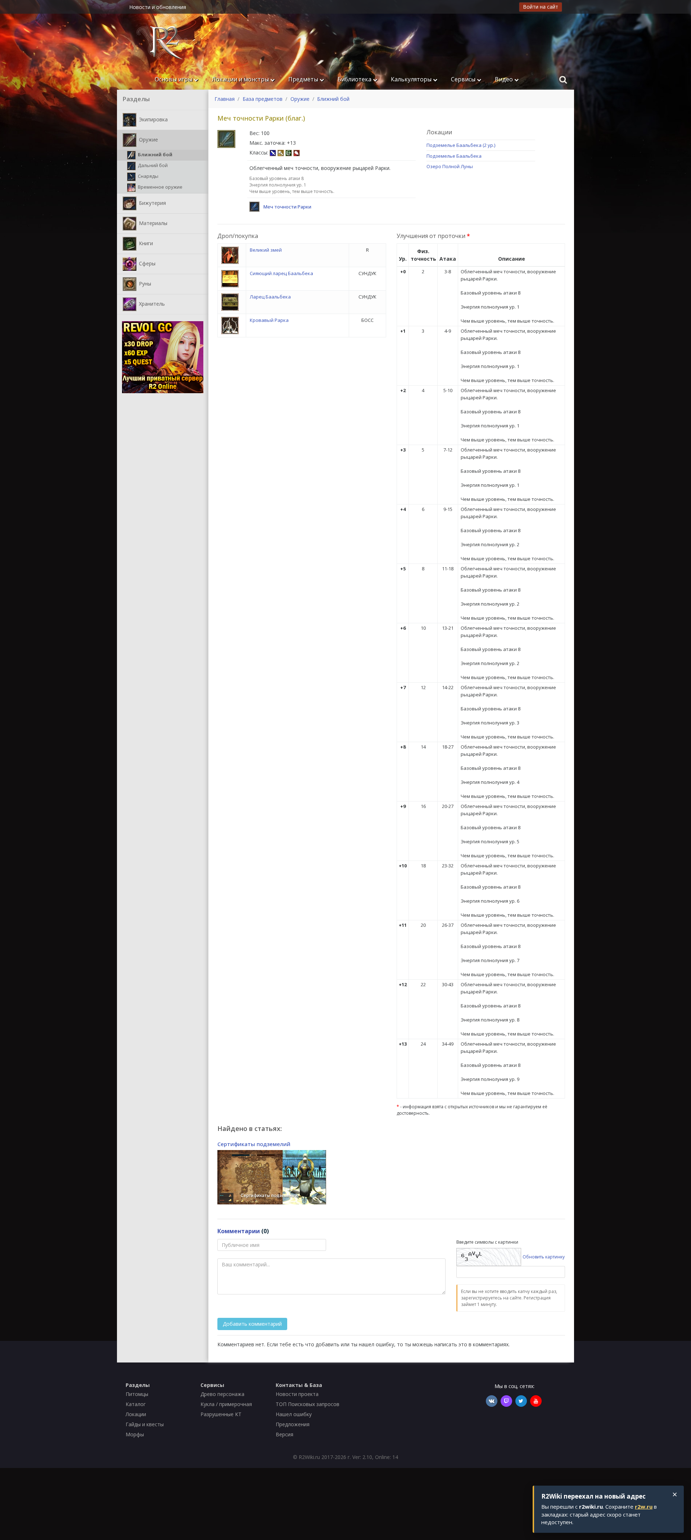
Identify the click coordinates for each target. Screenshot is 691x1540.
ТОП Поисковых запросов (307, 1404)
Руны (144, 283)
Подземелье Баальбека (454, 156)
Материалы (152, 222)
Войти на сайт (540, 6)
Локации (136, 1414)
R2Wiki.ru (309, 1457)
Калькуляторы (412, 79)
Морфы (135, 1434)
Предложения (293, 1424)
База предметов (263, 98)
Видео (504, 79)
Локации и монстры (241, 79)
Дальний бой (152, 165)
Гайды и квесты (145, 1424)
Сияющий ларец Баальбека (281, 273)
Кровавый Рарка (269, 320)
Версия (284, 1434)
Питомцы (137, 1394)
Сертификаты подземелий (253, 1144)
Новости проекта (297, 1394)
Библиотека (355, 79)
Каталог (136, 1404)
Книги (145, 242)
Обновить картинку (544, 1256)
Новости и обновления (157, 7)
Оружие (147, 139)
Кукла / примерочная (226, 1404)
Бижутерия (151, 202)
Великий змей (266, 250)
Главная (224, 98)
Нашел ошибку (294, 1414)
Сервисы (464, 79)
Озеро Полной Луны (449, 166)
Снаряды (147, 176)
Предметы (304, 79)
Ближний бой (154, 154)
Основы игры (174, 79)
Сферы (146, 263)
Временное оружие (159, 187)
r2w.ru (643, 1506)
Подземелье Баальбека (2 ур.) (460, 145)
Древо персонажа (222, 1394)
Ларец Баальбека (270, 296)
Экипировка (152, 119)
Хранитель (151, 303)
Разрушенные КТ (220, 1414)
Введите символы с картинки (487, 1242)
